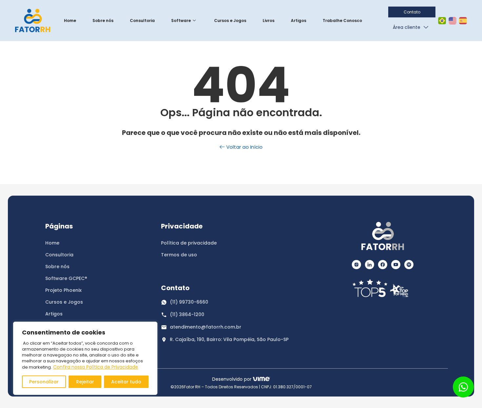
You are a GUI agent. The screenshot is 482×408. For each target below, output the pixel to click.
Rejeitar (85, 381)
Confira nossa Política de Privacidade (95, 367)
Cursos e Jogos (230, 20)
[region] (85, 358)
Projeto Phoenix (63, 290)
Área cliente (406, 27)
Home (70, 20)
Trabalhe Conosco (342, 20)
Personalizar (44, 381)
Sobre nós (102, 20)
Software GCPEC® (66, 278)
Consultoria (142, 20)
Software (181, 20)
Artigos (298, 20)
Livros (268, 20)
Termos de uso (179, 254)
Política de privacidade (189, 243)
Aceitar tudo (126, 381)
